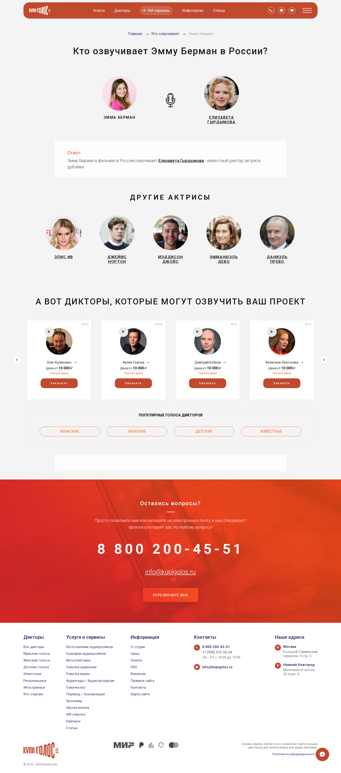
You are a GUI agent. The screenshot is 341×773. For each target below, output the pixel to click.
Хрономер (74, 701)
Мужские (69, 431)
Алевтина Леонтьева (282, 362)
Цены (135, 654)
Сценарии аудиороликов (86, 654)
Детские (204, 431)
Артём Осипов (133, 362)
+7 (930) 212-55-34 (217, 652)
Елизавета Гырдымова (181, 160)
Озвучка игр (75, 687)
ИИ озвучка (75, 714)
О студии (138, 647)
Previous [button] (17, 359)
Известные (271, 431)
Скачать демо (59, 373)
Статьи (219, 10)
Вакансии (138, 674)
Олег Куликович (59, 362)
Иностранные (34, 687)
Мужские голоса (36, 654)
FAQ (134, 667)
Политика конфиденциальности (295, 754)
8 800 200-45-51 (170, 549)
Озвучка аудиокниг (81, 667)
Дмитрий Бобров (208, 362)
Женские (137, 431)
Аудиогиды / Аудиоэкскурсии (90, 681)
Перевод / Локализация (85, 694)
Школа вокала (77, 708)
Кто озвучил (33, 694)
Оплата (136, 660)
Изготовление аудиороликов (89, 647)
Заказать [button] (59, 383)
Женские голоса (36, 660)
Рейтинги (73, 721)
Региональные (34, 681)
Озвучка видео (78, 674)
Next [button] (324, 359)
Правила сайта (142, 681)
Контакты (138, 687)
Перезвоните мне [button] (170, 595)
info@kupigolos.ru (170, 572)
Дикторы (122, 10)
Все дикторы (33, 647)
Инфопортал (192, 10)
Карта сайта (140, 694)
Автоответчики (78, 660)
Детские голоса (36, 667)
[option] (59, 360)
